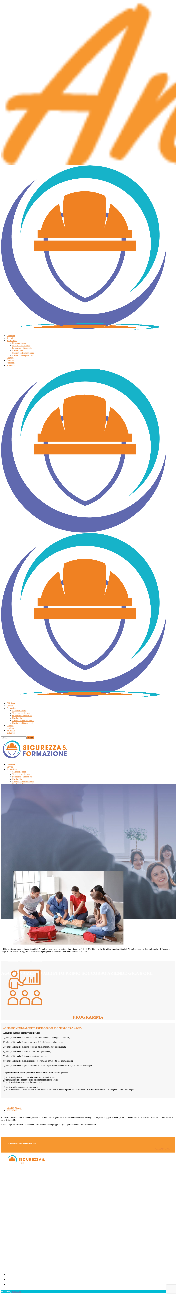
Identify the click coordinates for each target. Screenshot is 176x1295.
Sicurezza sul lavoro (15, 1284)
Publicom (16, 1291)
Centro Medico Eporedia (17, 1287)
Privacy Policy (13, 1282)
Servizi (10, 1277)
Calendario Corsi (14, 1274)
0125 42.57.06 (7, 1234)
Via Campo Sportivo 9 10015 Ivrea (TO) (11, 1245)
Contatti (10, 1279)
